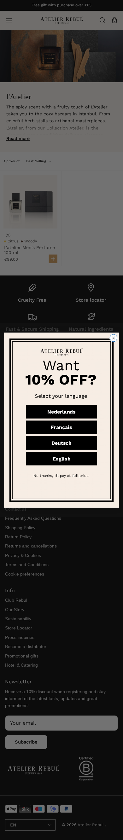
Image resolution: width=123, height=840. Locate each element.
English (62, 458)
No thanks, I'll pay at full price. (61, 475)
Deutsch (61, 443)
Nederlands (61, 411)
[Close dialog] (113, 337)
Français (61, 427)
